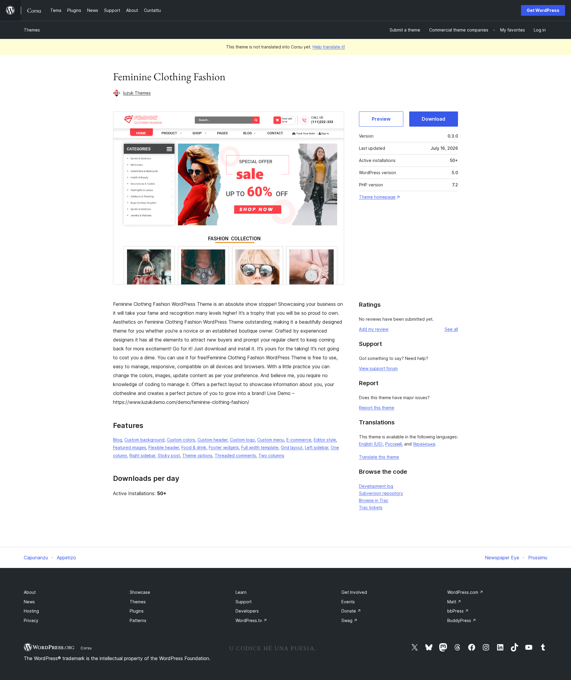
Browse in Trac (373, 500)
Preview (381, 119)
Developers (247, 610)
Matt (454, 601)
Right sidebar (142, 455)
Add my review (373, 329)
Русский (393, 443)
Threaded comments (235, 455)
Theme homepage (377, 196)
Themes (32, 29)
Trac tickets (370, 507)
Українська (424, 443)
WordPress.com (465, 592)
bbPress (458, 610)
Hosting (31, 610)
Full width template (259, 447)
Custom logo (242, 439)
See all (451, 329)
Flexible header (163, 447)
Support (244, 601)
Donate (351, 610)
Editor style (325, 439)
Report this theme (376, 407)
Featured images (129, 447)
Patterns (138, 620)
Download (433, 119)
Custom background (144, 439)
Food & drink (193, 447)
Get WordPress (543, 10)
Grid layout (291, 447)
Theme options (197, 455)
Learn (241, 592)
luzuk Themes (137, 92)
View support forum (378, 368)
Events (348, 601)
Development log (376, 486)
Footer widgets (224, 447)
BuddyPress (461, 620)
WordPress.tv (251, 620)
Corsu (86, 648)
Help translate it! (329, 46)
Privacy (31, 620)
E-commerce (298, 439)
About (30, 592)
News (29, 601)
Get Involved (354, 592)
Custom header (212, 439)
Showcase (140, 592)
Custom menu (270, 439)
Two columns (271, 455)
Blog (117, 439)
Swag (349, 620)
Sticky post (169, 455)
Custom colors (181, 439)
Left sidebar (316, 447)
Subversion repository (381, 493)
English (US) (371, 443)
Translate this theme (379, 456)
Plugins (137, 610)
